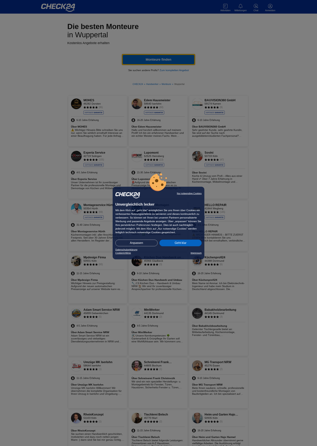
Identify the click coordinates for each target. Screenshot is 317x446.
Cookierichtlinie (123, 253)
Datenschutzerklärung (126, 249)
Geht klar (180, 242)
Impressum (196, 253)
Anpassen (136, 242)
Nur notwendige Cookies (189, 193)
